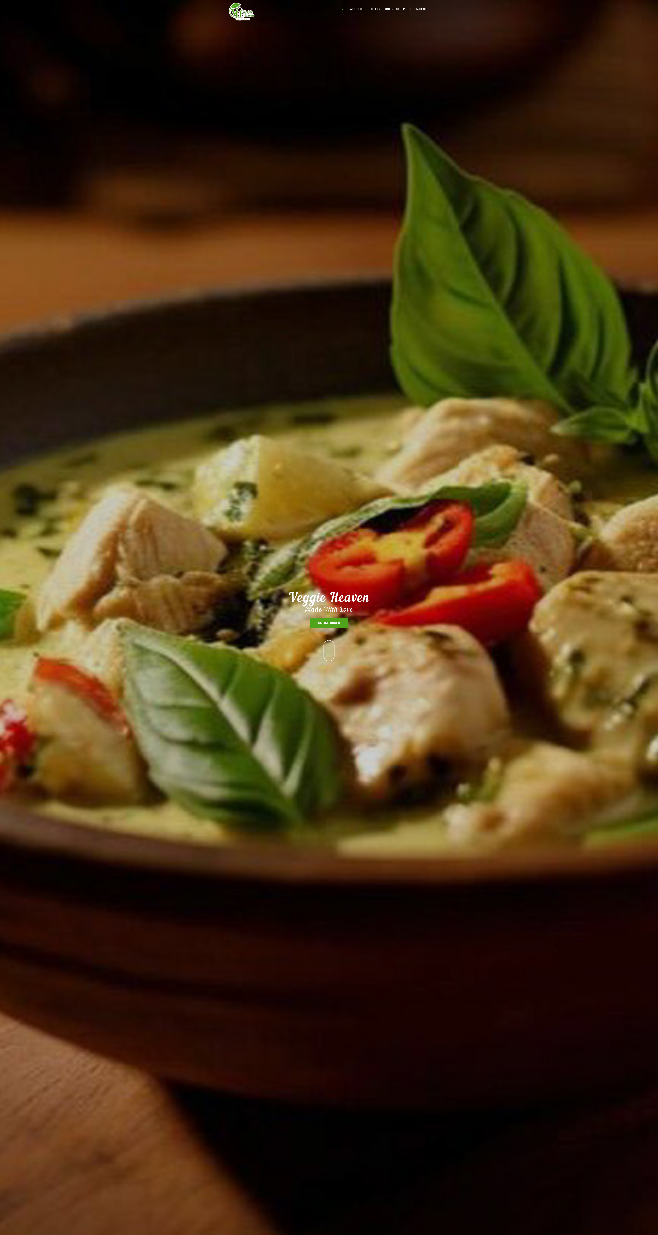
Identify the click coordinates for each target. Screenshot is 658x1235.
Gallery (374, 9)
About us (357, 9)
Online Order (395, 9)
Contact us (418, 9)
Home (341, 9)
